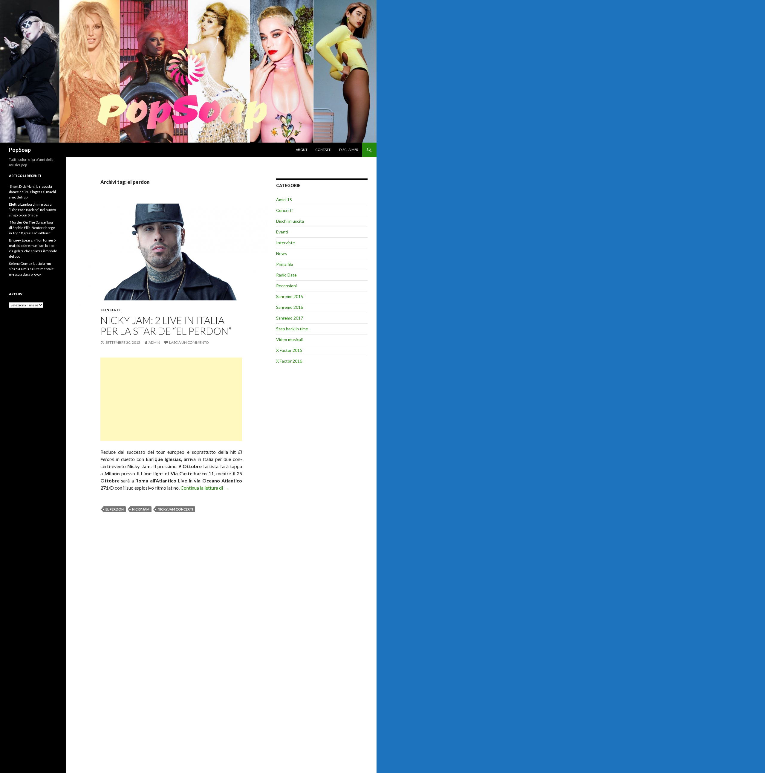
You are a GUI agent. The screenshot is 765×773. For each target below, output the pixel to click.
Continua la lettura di (204, 488)
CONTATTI (323, 150)
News (281, 253)
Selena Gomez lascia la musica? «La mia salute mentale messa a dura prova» (31, 268)
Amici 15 (284, 199)
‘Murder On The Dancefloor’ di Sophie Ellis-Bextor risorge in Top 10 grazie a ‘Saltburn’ (32, 227)
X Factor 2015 (289, 350)
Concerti (110, 310)
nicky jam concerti (175, 509)
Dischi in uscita (290, 221)
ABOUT (301, 150)
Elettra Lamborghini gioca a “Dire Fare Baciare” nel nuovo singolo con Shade (32, 209)
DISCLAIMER (348, 150)
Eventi (282, 231)
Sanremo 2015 (289, 296)
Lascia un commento (189, 342)
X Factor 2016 (289, 360)
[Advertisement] (171, 399)
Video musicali (289, 339)
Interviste (285, 242)
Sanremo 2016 (289, 307)
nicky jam (140, 509)
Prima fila (284, 264)
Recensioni (286, 285)
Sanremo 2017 (289, 317)
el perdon (114, 509)
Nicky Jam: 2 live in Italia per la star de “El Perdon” (166, 325)
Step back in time (292, 328)
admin (154, 342)
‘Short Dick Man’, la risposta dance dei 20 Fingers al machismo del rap (33, 191)
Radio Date (286, 274)
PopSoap (20, 149)
